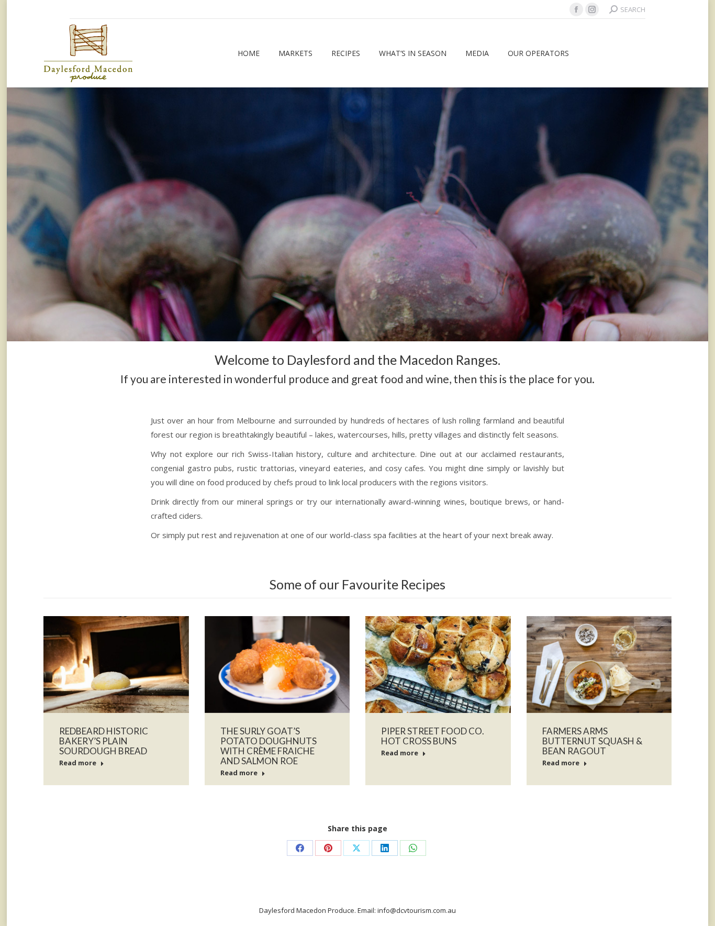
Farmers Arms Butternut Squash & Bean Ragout (592, 741)
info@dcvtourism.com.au (416, 910)
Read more (77, 762)
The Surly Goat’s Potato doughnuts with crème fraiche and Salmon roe (268, 746)
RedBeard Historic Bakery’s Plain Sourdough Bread (103, 741)
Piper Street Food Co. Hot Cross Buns (432, 736)
